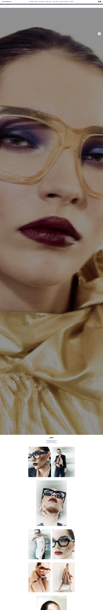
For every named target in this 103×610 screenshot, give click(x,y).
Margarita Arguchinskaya (52, 440)
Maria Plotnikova (53, 441)
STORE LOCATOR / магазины (63, 1)
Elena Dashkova (54, 442)
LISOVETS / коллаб (55, 1)
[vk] (100, 1)
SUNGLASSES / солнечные (33, 1)
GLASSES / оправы (41, 1)
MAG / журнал (71, 1)
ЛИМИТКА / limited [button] (48, 1)
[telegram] (98, 1)
